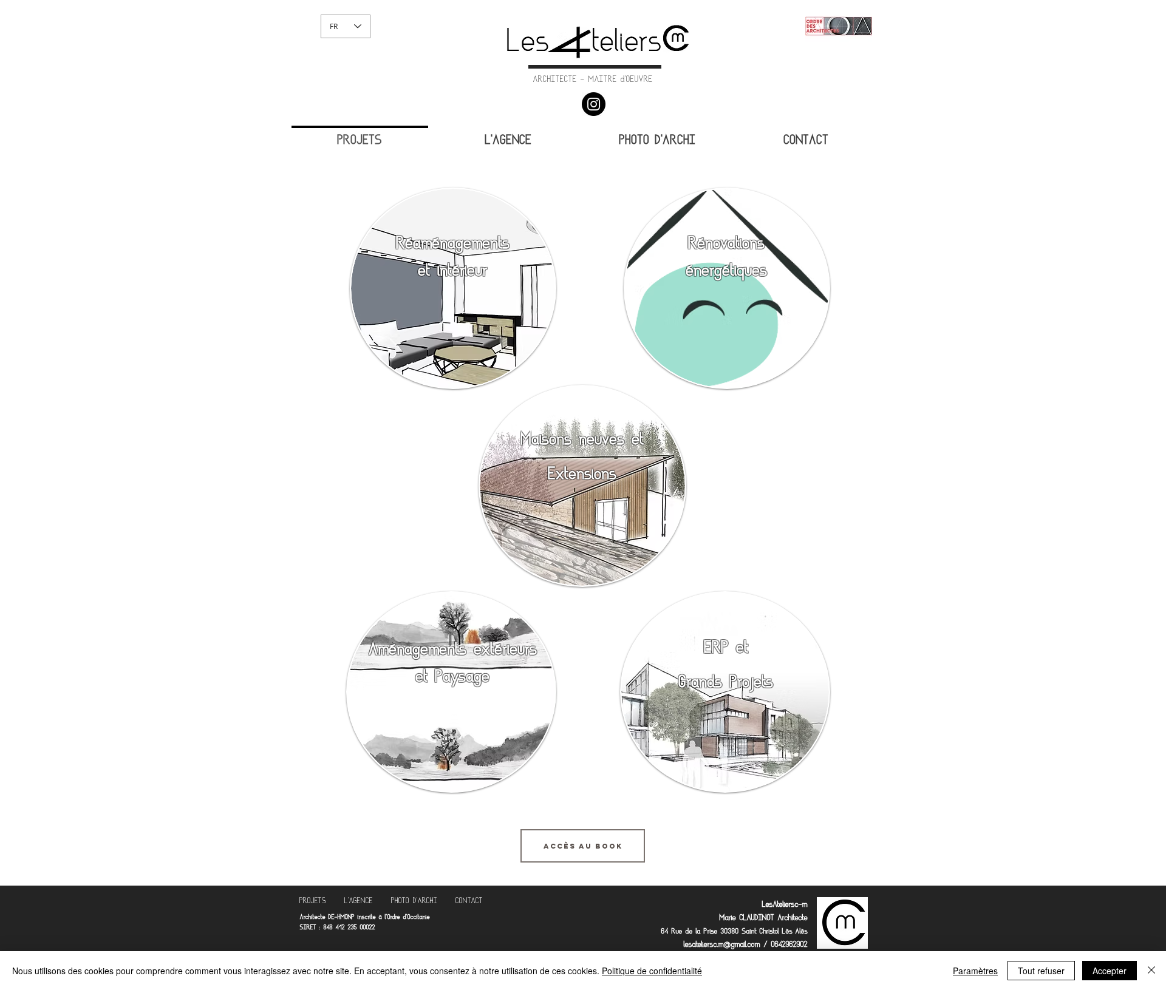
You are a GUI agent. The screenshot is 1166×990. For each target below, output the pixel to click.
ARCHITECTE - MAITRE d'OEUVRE (593, 80)
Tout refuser (1041, 971)
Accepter (1110, 971)
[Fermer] (1151, 970)
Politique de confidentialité (652, 971)
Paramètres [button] (975, 971)
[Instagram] (593, 104)
